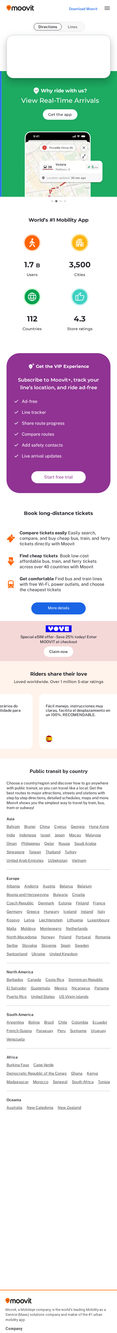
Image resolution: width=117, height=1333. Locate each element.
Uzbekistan (57, 860)
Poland (65, 937)
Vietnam (79, 860)
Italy (101, 911)
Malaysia (93, 835)
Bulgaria (60, 894)
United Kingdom (64, 954)
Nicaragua (81, 988)
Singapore (15, 852)
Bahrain (13, 826)
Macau (75, 835)
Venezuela (16, 1039)
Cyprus (60, 826)
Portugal (83, 937)
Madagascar (18, 1082)
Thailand (52, 852)
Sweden (82, 945)
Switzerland (17, 954)
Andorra (31, 886)
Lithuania (75, 920)
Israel (45, 835)
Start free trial (58, 477)
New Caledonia (40, 1107)
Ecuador (100, 1022)
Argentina (15, 1022)
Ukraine (38, 954)
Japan (60, 835)
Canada (34, 979)
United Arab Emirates (25, 860)
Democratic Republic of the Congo (37, 1073)
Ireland (87, 911)
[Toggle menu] (107, 8)
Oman (12, 843)
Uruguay (98, 1031)
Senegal (60, 1082)
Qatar (49, 843)
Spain (65, 945)
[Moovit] (18, 1302)
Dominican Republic (86, 979)
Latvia (29, 920)
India (11, 835)
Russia (64, 843)
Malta (11, 928)
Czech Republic (20, 903)
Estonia (65, 903)
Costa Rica (54, 979)
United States (43, 996)
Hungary (51, 911)
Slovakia (29, 945)
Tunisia (104, 1082)
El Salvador (16, 988)
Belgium (84, 886)
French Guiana (19, 1031)
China (45, 826)
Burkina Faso (18, 1065)
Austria (49, 886)
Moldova (28, 928)
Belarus (66, 886)
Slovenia (48, 945)
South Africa (83, 1082)
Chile (62, 1022)
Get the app (58, 114)
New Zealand (69, 1107)
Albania (13, 886)
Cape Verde (43, 1065)
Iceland (69, 911)
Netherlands (77, 928)
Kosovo (13, 920)
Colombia (80, 1022)
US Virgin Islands (73, 996)
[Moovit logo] (20, 8)
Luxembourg (98, 920)
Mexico (60, 988)
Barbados (15, 979)
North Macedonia (22, 937)
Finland (82, 903)
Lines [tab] (72, 27)
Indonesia (27, 835)
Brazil (49, 1022)
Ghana (76, 1073)
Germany (14, 911)
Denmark (46, 903)
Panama (101, 988)
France (99, 903)
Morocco (40, 1082)
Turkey (70, 852)
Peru (61, 1031)
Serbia (12, 945)
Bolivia (34, 1022)
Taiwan (35, 852)
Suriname (78, 1031)
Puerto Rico (17, 996)
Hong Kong (99, 826)
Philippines (30, 843)
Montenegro (50, 928)
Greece (33, 911)
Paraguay (44, 1031)
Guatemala (40, 988)
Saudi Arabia (85, 843)
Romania (102, 937)
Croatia (78, 894)
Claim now (58, 651)
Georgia (78, 826)
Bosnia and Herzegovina (28, 894)
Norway (48, 937)
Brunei (29, 826)
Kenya (92, 1073)
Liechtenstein (51, 920)
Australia (14, 1107)
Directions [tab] (47, 27)
